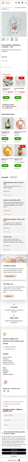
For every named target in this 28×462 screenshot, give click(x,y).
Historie (5, 369)
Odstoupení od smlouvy (9, 364)
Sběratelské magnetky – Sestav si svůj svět (14, 219)
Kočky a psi (12, 7)
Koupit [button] (6, 97)
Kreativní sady (7, 237)
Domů (2, 7)
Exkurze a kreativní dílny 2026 (12, 200)
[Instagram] (8, 391)
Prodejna (5, 372)
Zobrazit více (7, 191)
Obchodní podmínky (8, 362)
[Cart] (22, 2)
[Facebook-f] (4, 391)
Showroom (6, 371)
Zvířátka (7, 7)
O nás (4, 367)
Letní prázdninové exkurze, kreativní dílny (13, 183)
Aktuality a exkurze (8, 374)
